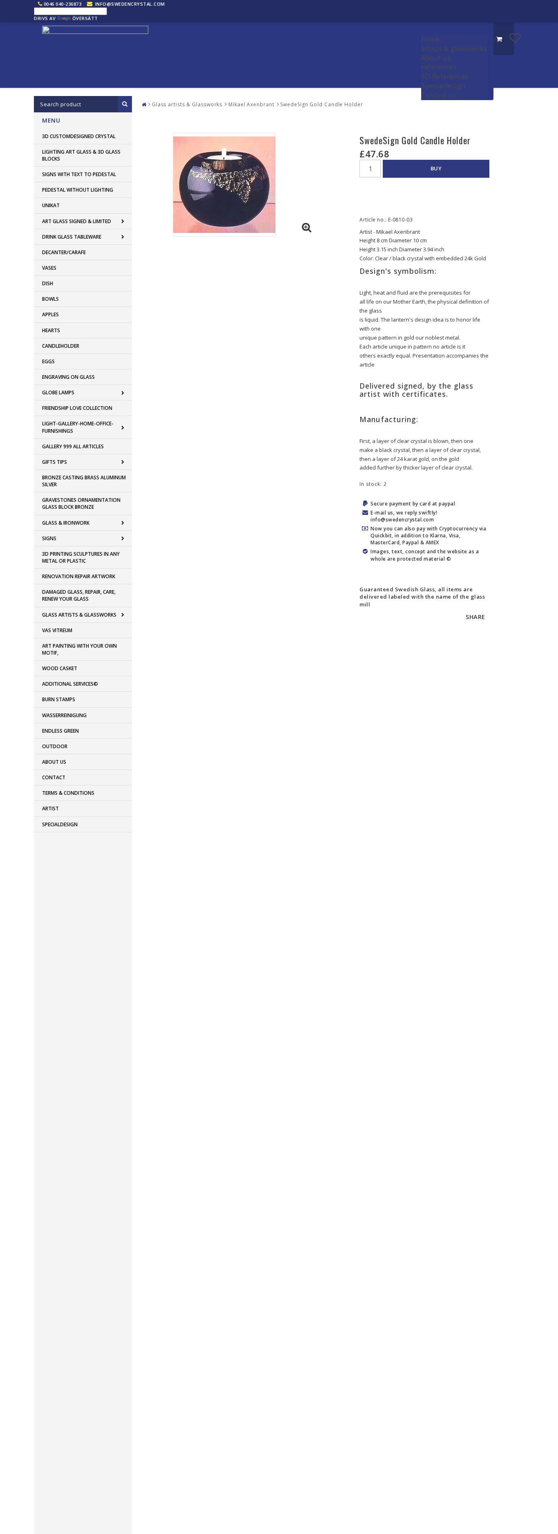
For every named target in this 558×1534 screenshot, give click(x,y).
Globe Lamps (58, 392)
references (438, 67)
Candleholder (60, 345)
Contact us (438, 95)
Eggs (48, 361)
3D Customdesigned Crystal (79, 136)
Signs (49, 538)
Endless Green (60, 730)
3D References (445, 76)
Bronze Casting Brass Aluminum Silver (84, 481)
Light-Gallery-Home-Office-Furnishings (78, 427)
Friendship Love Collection (77, 408)
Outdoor (54, 746)
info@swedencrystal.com (130, 4)
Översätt (85, 18)
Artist (50, 808)
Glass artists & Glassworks (79, 614)
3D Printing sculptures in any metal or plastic (81, 557)
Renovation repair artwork (78, 576)
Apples (50, 314)
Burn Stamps (58, 699)
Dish (47, 283)
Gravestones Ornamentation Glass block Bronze (81, 503)
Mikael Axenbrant (251, 104)
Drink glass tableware (71, 236)
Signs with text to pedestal (79, 174)
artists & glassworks (454, 48)
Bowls (50, 298)
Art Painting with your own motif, (79, 649)
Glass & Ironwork (65, 522)
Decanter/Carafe (64, 252)
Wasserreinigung (64, 715)
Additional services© (70, 683)
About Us (54, 761)
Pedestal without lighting (77, 189)
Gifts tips (54, 461)
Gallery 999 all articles (73, 446)
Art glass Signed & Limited (76, 221)
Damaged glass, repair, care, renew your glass (79, 595)
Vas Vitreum (57, 630)
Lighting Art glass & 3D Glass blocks (81, 155)
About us (436, 58)
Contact (53, 777)
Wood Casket (59, 668)
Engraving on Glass (68, 376)
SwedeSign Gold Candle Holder (321, 104)
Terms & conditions (68, 792)
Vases (49, 267)
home (430, 39)
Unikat (51, 205)
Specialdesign (443, 85)
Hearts (51, 330)
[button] (515, 37)
